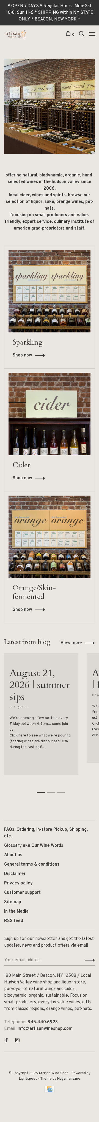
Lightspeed (28, 1079)
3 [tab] (62, 786)
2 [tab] (52, 786)
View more (71, 643)
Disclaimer (15, 874)
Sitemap (12, 902)
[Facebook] (6, 1041)
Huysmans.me (68, 1079)
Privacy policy (18, 883)
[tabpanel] (41, 716)
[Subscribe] (88, 960)
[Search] (82, 34)
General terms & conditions (31, 864)
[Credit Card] (49, 1091)
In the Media (16, 911)
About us (13, 855)
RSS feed (13, 921)
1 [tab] (42, 786)
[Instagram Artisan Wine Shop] (17, 1041)
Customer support (22, 892)
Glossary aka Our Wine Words (33, 845)
